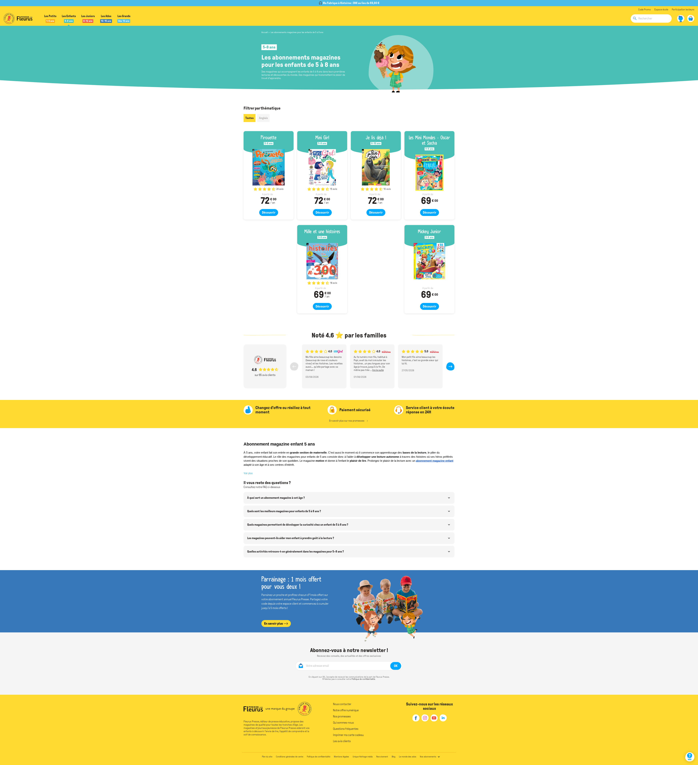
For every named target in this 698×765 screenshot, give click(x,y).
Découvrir (268, 212)
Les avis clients (342, 741)
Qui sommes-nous (343, 722)
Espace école (661, 9)
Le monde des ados (407, 756)
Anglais (263, 118)
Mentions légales (341, 756)
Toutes (249, 118)
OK (396, 666)
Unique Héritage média (363, 756)
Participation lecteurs (683, 9)
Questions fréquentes (345, 728)
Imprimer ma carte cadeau (348, 734)
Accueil (264, 32)
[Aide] (689, 756)
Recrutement (382, 756)
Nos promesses (342, 716)
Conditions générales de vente (289, 756)
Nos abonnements (428, 757)
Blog (393, 756)
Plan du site (267, 756)
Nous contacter (342, 704)
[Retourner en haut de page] (690, 746)
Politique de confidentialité (363, 679)
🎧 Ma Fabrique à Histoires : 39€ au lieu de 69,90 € (349, 3)
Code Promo (644, 9)
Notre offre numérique (346, 710)
